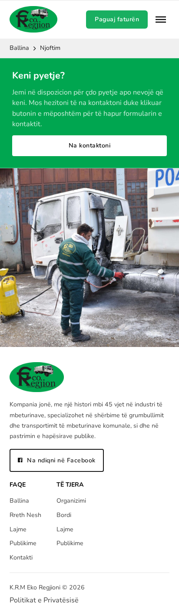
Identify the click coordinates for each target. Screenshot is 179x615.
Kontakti (21, 557)
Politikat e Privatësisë (44, 600)
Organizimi (71, 501)
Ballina (19, 48)
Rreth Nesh (25, 515)
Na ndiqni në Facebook (61, 460)
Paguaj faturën (117, 19)
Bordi (63, 515)
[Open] (161, 19)
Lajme (18, 529)
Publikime (23, 543)
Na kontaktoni (90, 145)
